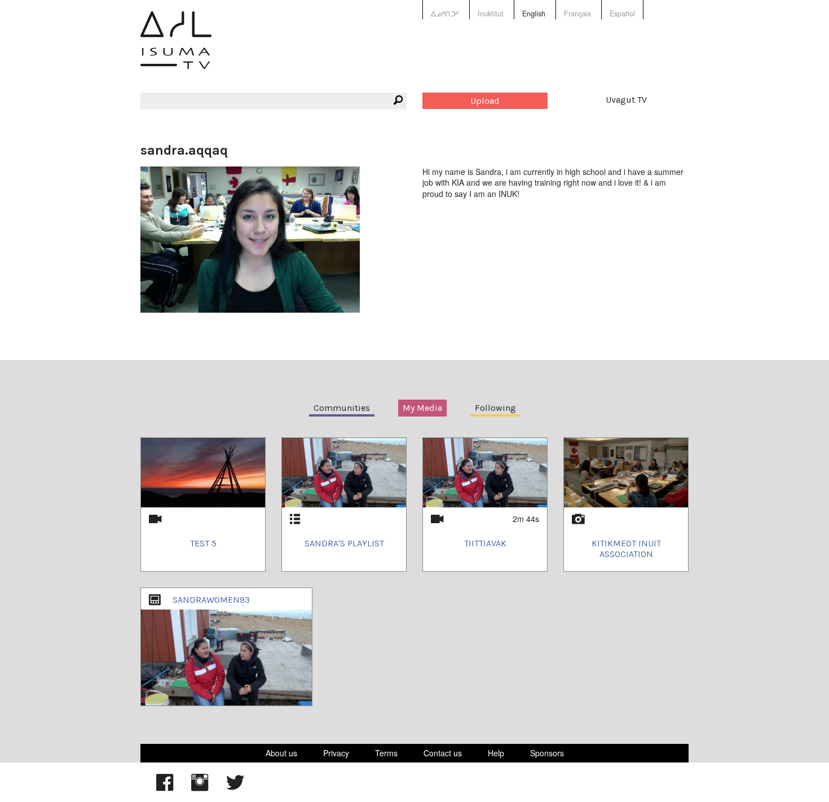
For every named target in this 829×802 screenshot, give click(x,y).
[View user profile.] (250, 238)
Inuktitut (491, 13)
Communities (342, 407)
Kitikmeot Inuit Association (626, 548)
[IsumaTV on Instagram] (199, 788)
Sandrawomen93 (211, 599)
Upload (485, 100)
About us (281, 753)
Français (577, 13)
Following (495, 407)
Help (496, 753)
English (533, 13)
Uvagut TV (626, 99)
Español (622, 13)
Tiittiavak (485, 543)
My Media (422, 407)
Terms (386, 753)
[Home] (175, 48)
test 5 (203, 543)
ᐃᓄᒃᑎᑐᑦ (445, 13)
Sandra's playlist (344, 543)
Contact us (443, 753)
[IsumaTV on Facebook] (164, 788)
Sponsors (547, 753)
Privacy (336, 753)
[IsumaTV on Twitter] (235, 788)
